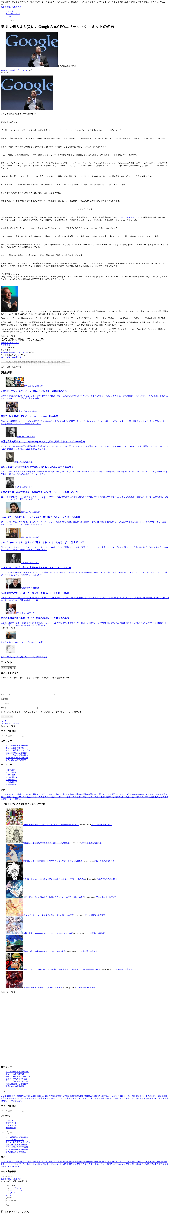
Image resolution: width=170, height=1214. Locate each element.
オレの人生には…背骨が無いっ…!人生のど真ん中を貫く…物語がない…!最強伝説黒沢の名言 (61, 969)
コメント (6, 695)
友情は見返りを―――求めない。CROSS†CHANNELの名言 (48, 933)
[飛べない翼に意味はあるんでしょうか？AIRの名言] (14, 951)
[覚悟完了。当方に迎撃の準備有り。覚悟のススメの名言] (14, 843)
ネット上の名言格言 (15, 748)
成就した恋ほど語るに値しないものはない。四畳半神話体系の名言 (51, 825)
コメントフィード (13, 1125)
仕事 (3, 345)
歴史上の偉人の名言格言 (17, 755)
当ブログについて (17, 1190)
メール (5, 703)
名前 (4, 699)
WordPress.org (11, 1128)
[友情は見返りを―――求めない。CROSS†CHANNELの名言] (14, 933)
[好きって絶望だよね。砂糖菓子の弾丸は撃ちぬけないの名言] (14, 915)
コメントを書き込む (8, 668)
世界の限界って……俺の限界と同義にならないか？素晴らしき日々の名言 (53, 897)
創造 (6, 345)
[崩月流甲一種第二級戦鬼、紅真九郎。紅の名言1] (14, 988)
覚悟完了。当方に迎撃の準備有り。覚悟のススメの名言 (46, 843)
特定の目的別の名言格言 (17, 758)
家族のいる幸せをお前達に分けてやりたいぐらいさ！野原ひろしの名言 (53, 861)
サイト (3, 708)
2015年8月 (11, 772)
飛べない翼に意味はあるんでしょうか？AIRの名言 (44, 951)
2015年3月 (11, 785)
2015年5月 (11, 780)
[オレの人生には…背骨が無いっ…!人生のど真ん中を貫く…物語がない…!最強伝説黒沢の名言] (14, 969)
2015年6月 (11, 777)
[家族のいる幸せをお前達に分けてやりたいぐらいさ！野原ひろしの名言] (14, 861)
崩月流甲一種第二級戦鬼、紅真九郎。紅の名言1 (43, 988)
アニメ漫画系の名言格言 (17, 745)
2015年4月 (11, 782)
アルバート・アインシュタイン (128, 217)
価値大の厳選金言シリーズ (18, 750)
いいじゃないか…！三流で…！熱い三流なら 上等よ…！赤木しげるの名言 (54, 879)
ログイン (9, 1120)
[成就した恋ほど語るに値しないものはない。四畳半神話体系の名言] (14, 825)
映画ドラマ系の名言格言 (16, 753)
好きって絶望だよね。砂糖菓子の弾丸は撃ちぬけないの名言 (48, 915)
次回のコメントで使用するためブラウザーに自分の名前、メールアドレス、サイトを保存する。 (43, 712)
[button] (31, 70)
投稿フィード (11, 1123)
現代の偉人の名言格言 (10, 343)
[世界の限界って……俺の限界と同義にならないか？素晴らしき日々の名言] (14, 897)
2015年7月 (11, 775)
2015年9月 (10, 770)
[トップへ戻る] (2, 1210)
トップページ (15, 1188)
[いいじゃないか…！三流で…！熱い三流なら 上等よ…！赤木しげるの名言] (14, 879)
